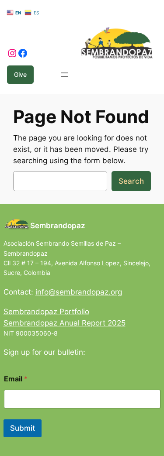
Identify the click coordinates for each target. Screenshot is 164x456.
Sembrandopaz (57, 225)
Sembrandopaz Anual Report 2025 (64, 323)
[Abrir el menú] (64, 74)
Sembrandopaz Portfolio (46, 311)
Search (131, 181)
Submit (22, 428)
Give (20, 74)
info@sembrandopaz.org (78, 292)
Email (16, 379)
